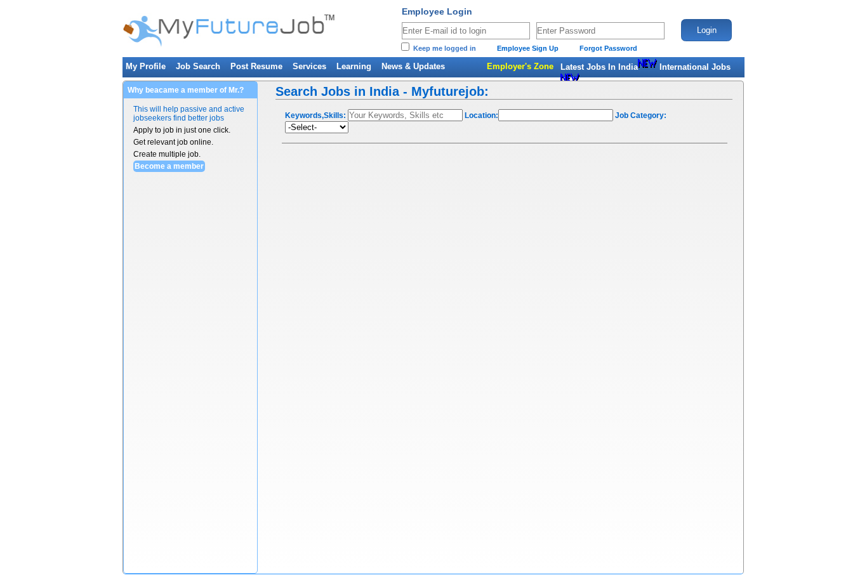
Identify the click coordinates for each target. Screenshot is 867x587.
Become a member (169, 166)
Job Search (198, 66)
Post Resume (256, 66)
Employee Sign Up (528, 48)
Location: (481, 115)
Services (309, 66)
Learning (353, 66)
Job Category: (640, 115)
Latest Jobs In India (599, 67)
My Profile (146, 66)
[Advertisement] (190, 382)
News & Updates (413, 66)
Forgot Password (608, 48)
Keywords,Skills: (315, 115)
